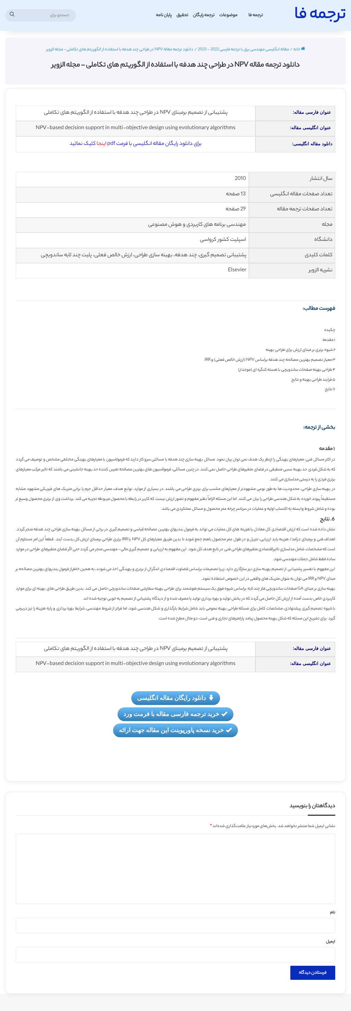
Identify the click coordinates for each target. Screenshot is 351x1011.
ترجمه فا (256, 15)
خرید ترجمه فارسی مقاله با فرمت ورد (171, 714)
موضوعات (228, 15)
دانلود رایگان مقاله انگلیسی (171, 697)
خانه (297, 49)
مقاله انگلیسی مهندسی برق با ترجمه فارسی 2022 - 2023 (243, 49)
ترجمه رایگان (204, 15)
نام (332, 912)
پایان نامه (164, 15)
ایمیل (330, 941)
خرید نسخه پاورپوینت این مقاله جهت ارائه (171, 730)
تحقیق (182, 15)
